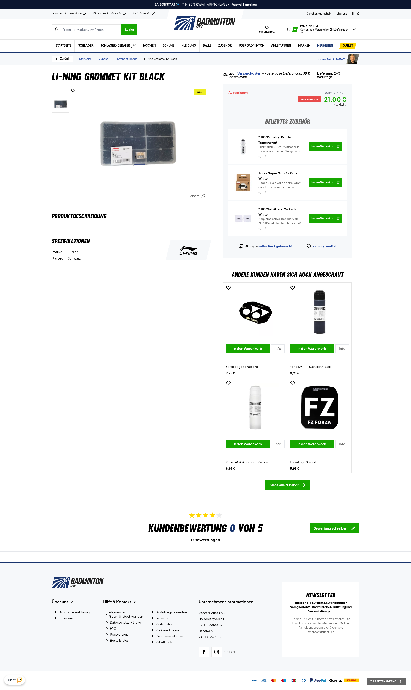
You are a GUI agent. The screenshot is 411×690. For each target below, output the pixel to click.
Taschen (149, 45)
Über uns (342, 13)
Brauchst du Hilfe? (331, 59)
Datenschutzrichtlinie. (321, 631)
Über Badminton (251, 45)
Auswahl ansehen (244, 4)
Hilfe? (355, 13)
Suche (129, 30)
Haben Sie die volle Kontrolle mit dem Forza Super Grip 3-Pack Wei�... (279, 185)
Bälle (207, 45)
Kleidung (189, 45)
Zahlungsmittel (324, 246)
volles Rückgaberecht (275, 246)
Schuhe (168, 45)
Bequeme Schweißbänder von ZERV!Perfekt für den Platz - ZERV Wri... (279, 221)
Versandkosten (249, 73)
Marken (304, 45)
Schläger (86, 45)
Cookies (230, 651)
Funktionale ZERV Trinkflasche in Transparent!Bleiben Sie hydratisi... (280, 149)
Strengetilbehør (127, 58)
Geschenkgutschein (319, 13)
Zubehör (225, 45)
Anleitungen (281, 45)
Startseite (63, 45)
